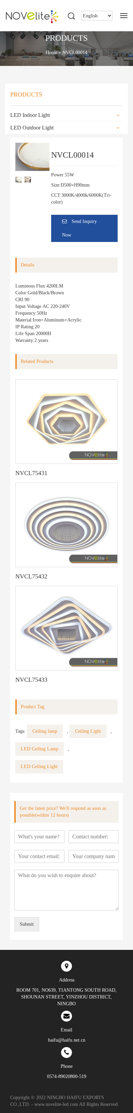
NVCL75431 (31, 473)
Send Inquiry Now (79, 228)
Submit (27, 924)
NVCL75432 (31, 576)
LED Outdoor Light (32, 128)
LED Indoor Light (30, 115)
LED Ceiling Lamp (39, 748)
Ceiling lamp (44, 731)
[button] (41, 179)
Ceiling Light (88, 731)
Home (51, 52)
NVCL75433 (31, 679)
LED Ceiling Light (39, 766)
